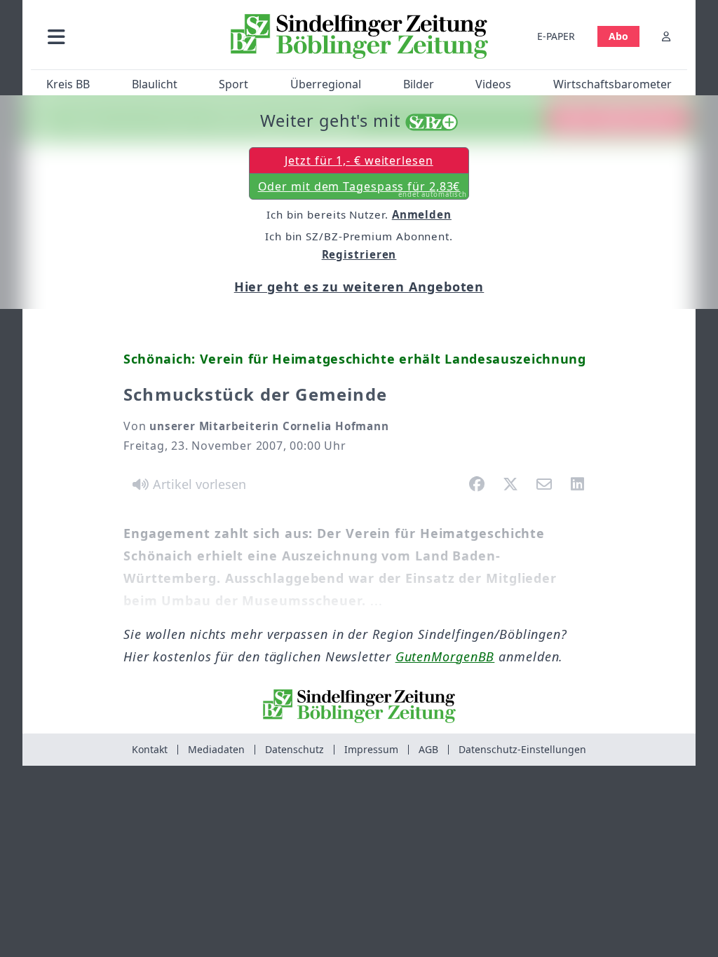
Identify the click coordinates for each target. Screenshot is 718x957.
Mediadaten (216, 749)
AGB (428, 749)
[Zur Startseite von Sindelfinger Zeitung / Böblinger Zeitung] (359, 36)
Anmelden (422, 214)
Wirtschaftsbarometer (612, 84)
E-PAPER (556, 36)
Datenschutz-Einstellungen (522, 749)
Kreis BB (68, 84)
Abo (618, 36)
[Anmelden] (666, 36)
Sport (233, 84)
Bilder (418, 84)
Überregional (325, 84)
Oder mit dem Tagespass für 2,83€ (363, 189)
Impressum (371, 749)
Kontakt (150, 749)
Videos (493, 84)
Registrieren (359, 254)
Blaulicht (154, 84)
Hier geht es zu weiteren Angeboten (359, 286)
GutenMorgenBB (445, 656)
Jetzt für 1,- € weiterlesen (359, 160)
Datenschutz (294, 749)
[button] (125, 36)
